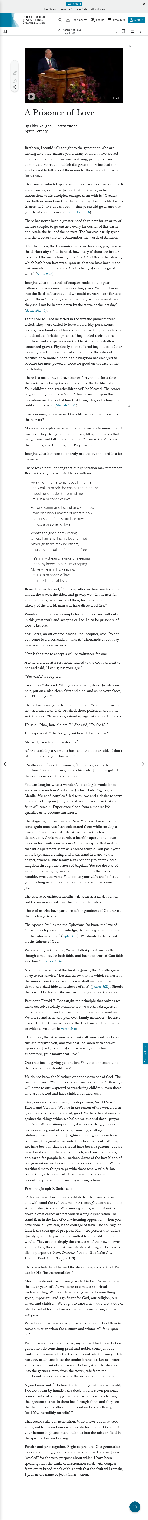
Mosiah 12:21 (66, 405)
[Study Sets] (115, 31)
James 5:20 (100, 986)
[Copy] (15, 81)
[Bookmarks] (123, 31)
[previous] (5, 764)
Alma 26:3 (44, 274)
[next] (142, 764)
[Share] (15, 87)
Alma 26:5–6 (35, 310)
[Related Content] (132, 31)
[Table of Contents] (5, 31)
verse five (68, 1028)
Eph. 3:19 (69, 936)
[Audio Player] (135, 1506)
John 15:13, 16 (79, 212)
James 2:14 (52, 961)
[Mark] (15, 73)
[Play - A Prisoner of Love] (31, 96)
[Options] (140, 31)
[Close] (15, 65)
